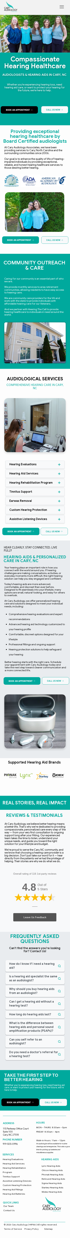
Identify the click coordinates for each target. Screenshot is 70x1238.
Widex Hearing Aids (52, 1191)
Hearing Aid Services (14, 1163)
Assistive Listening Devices (17, 1181)
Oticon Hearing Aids (52, 1170)
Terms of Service (13, 1229)
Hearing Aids (50, 1159)
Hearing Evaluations (13, 1159)
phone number (12, 1139)
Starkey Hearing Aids (52, 1187)
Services (8, 1154)
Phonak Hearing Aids (52, 1174)
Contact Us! (38, 951)
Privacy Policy (31, 1229)
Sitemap (48, 1229)
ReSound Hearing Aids (53, 1179)
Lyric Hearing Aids (51, 1166)
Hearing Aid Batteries (14, 1193)
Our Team (8, 1206)
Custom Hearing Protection (17, 1185)
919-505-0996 (10, 1144)
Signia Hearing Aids (52, 1183)
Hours (40, 1122)
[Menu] (62, 7)
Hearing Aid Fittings (13, 1189)
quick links (11, 1202)
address (8, 1123)
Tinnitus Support (11, 1176)
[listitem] (34, 212)
